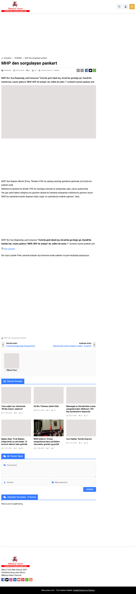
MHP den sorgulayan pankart (15, 338)
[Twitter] (6, 579)
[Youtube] (18, 579)
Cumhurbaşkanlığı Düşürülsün (20, 346)
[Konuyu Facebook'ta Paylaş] (86, 70)
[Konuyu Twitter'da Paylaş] (90, 70)
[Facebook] (3, 579)
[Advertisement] (68, 37)
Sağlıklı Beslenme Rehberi (84, 590)
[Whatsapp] (26, 579)
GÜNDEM (18, 58)
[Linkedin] (14, 579)
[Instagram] (10, 579)
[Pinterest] (22, 579)
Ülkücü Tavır (12, 370)
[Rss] (30, 579)
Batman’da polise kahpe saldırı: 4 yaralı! (72, 346)
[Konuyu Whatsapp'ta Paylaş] (94, 70)
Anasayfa (7, 58)
